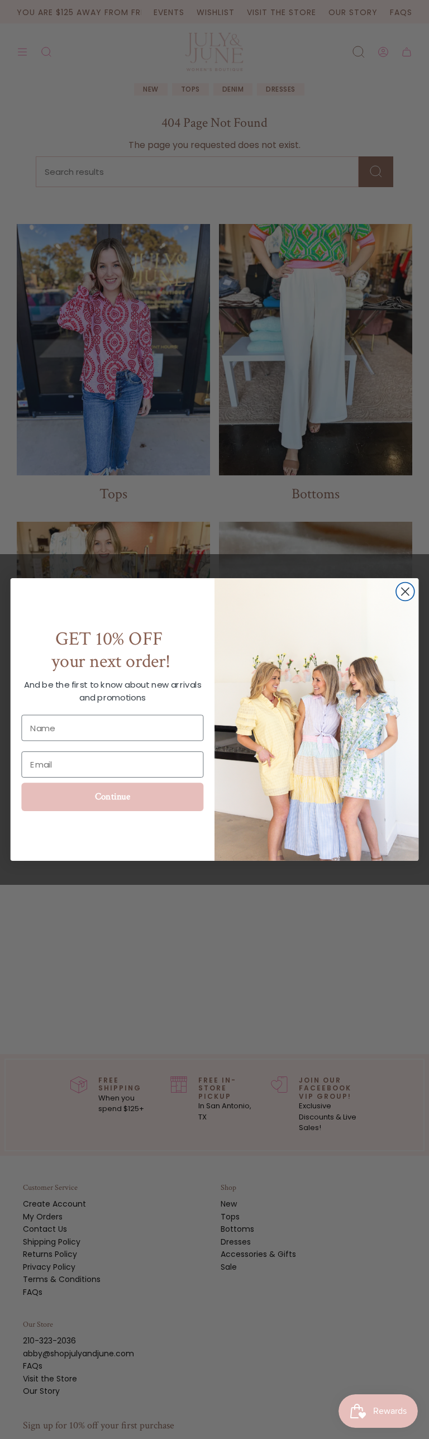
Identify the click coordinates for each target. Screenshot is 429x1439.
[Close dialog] (405, 592)
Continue (113, 797)
